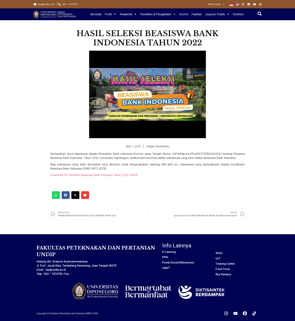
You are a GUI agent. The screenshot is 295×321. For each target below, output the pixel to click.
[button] (56, 195)
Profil (108, 14)
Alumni (183, 14)
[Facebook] (245, 313)
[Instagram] (226, 313)
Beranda (95, 14)
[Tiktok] (254, 313)
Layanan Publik (215, 14)
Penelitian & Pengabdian (155, 14)
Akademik (126, 14)
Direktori (238, 14)
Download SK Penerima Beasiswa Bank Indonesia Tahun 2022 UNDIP (94, 175)
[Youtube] (235, 313)
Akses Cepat (214, 4)
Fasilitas (197, 14)
